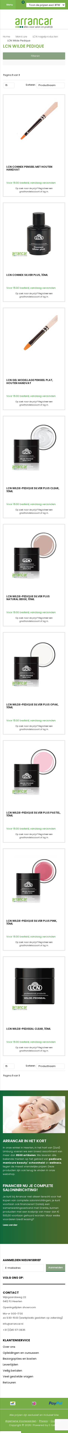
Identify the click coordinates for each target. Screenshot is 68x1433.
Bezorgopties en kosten (19, 1359)
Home (6, 36)
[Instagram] (41, 1277)
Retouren (9, 1382)
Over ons (9, 1347)
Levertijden (10, 1364)
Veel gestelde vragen (18, 1376)
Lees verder (10, 1225)
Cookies (56, 1421)
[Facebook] (27, 1277)
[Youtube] (34, 1277)
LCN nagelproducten (45, 36)
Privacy (43, 1421)
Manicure (21, 36)
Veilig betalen (12, 1370)
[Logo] (34, 22)
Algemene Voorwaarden (20, 1421)
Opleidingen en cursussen (21, 1353)
